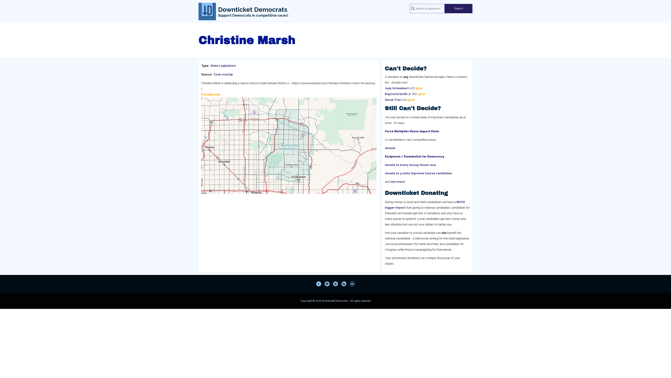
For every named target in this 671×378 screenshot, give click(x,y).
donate (390, 148)
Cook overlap (223, 74)
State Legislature (223, 65)
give (419, 88)
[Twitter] (318, 283)
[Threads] (335, 283)
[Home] (207, 11)
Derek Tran (393, 100)
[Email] (352, 283)
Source (206, 74)
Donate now (210, 94)
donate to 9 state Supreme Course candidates (418, 173)
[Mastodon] (327, 283)
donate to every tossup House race (410, 165)
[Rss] (343, 283)
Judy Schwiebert (397, 88)
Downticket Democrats (252, 9)
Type (204, 65)
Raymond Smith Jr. (398, 94)
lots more (398, 181)
